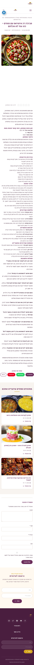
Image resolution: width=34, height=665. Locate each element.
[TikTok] (13, 620)
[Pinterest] (17, 620)
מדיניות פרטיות (17, 662)
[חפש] (3, 10)
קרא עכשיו (28, 421)
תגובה (31, 510)
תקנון (23, 662)
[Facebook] (25, 620)
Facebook (29, 374)
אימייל (30, 535)
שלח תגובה (27, 562)
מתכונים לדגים (23, 18)
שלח (18, 601)
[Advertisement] (17, 86)
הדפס (3, 374)
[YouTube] (21, 620)
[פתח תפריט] (30, 10)
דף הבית (30, 18)
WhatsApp (20, 374)
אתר (31, 544)
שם (31, 526)
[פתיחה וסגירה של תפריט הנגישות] (4, 12)
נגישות (11, 662)
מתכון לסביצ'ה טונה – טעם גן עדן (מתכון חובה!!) (17, 446)
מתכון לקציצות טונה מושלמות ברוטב (18, 415)
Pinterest (11, 374)
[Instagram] (9, 620)
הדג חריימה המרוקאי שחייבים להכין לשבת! (19, 479)
